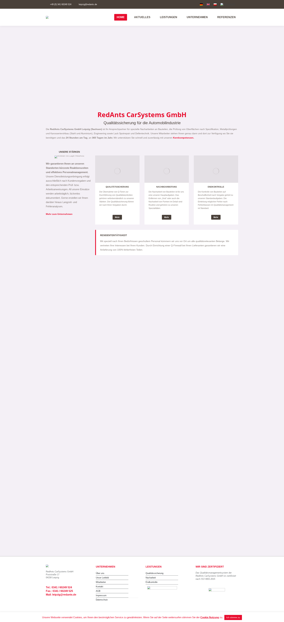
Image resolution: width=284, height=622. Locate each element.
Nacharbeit (151, 577)
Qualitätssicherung (154, 573)
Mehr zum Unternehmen (59, 214)
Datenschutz (102, 599)
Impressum (101, 595)
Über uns (100, 573)
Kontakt (99, 586)
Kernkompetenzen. (183, 137)
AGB (98, 591)
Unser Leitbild (102, 577)
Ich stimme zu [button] (233, 617)
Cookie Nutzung (209, 617)
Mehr (117, 217)
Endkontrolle (151, 582)
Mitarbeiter (101, 582)
